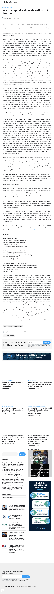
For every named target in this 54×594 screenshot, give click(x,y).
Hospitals (30, 406)
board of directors (8, 326)
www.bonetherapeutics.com (31, 230)
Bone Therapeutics (18, 326)
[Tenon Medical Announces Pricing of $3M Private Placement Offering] (4, 516)
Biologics (4, 7)
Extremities (4, 380)
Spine (31, 454)
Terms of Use (31, 346)
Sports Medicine (36, 406)
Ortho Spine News (10, 2)
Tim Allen (33, 461)
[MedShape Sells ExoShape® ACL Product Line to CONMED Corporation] (14, 372)
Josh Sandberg (34, 475)
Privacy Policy (45, 345)
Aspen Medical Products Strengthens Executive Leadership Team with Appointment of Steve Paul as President (13, 474)
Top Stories (9, 7)
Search (3, 449)
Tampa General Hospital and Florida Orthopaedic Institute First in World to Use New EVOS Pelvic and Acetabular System (13, 465)
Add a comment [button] (10, 335)
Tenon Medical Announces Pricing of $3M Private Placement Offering (12, 470)
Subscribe (47, 342)
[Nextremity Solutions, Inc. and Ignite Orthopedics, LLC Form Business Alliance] (14, 398)
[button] (2, 2)
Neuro (29, 380)
